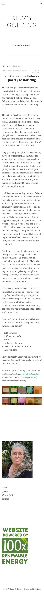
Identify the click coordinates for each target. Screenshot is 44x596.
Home (5, 66)
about (4, 488)
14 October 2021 (9, 70)
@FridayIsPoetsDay (30, 374)
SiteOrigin (36, 589)
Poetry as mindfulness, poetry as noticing (22, 78)
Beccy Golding (22, 21)
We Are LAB (7, 495)
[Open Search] (41, 4)
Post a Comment (36, 71)
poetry (5, 491)
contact (5, 499)
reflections (21, 70)
